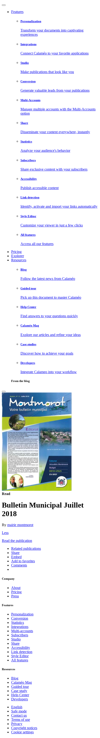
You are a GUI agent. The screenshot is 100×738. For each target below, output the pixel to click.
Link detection (21, 652)
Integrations (19, 627)
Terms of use (20, 720)
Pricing (16, 252)
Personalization (22, 614)
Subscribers (19, 635)
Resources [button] (18, 260)
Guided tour (20, 687)
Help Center (20, 695)
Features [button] (17, 12)
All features (19, 660)
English (16, 707)
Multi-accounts (22, 631)
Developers (19, 699)
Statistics (17, 623)
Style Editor (20, 656)
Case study (19, 691)
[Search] (4, 391)
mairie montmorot (20, 525)
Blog (14, 678)
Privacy (16, 724)
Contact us (19, 715)
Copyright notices (24, 728)
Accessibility (20, 648)
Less (5, 533)
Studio (16, 639)
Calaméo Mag (21, 682)
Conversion (19, 618)
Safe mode (19, 711)
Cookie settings (22, 732)
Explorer (17, 256)
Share (15, 643)
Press (15, 596)
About (15, 588)
